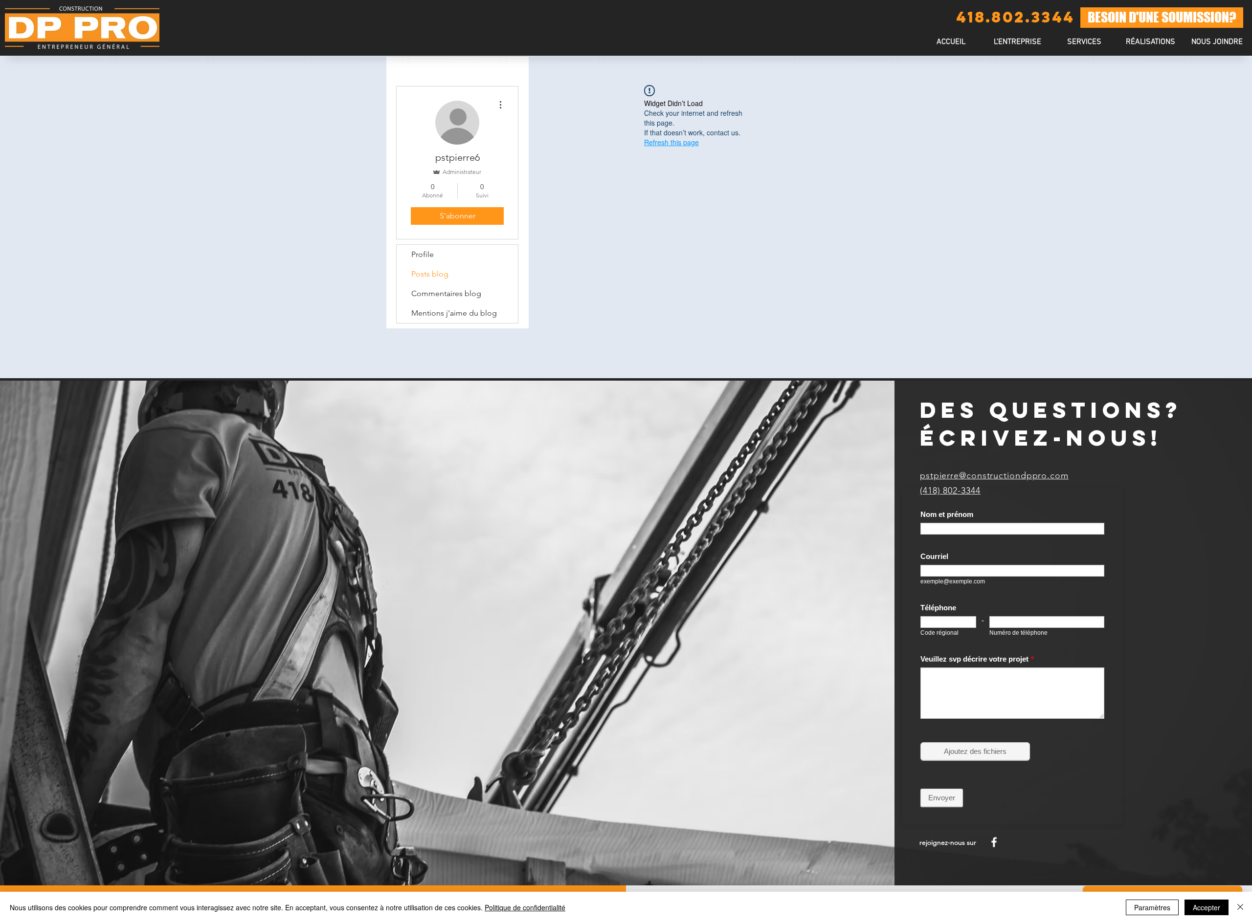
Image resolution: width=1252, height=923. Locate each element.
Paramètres (1152, 907)
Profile (422, 254)
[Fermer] (1240, 907)
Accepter (1206, 907)
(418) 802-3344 (950, 490)
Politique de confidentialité (525, 907)
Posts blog (429, 274)
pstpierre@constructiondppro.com (994, 475)
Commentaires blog (446, 293)
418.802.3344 (1015, 17)
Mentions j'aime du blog (454, 313)
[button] (1084, 42)
